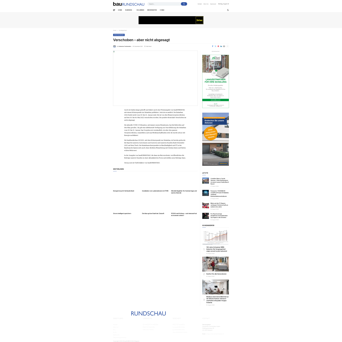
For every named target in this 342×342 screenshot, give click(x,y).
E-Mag (162, 10)
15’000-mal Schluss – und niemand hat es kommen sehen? (184, 214)
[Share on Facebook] (212, 46)
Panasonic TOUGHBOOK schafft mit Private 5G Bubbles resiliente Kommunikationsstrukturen (220, 193)
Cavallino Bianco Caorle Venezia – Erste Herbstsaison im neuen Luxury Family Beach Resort (220, 181)
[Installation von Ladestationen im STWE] (155, 181)
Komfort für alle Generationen (216, 274)
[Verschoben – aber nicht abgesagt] (155, 78)
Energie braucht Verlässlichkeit (123, 191)
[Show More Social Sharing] (227, 46)
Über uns (205, 4)
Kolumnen (140, 10)
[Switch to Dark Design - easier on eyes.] (228, 10)
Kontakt (200, 4)
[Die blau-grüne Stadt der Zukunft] (155, 203)
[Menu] (114, 10)
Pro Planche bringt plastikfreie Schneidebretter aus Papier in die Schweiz (219, 215)
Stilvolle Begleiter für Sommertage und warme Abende (184, 192)
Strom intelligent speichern (122, 213)
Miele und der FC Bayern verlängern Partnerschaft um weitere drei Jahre (219, 205)
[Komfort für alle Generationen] (215, 264)
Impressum (213, 4)
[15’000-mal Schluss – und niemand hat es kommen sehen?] (184, 203)
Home (120, 10)
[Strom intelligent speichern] (126, 203)
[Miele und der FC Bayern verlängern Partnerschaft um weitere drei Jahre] (205, 205)
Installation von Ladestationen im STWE (155, 191)
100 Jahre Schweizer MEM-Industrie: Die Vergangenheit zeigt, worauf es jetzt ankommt (216, 249)
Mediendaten (152, 10)
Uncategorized (119, 35)
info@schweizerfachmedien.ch (215, 334)
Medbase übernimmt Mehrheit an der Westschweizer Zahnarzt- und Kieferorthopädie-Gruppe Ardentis (217, 299)
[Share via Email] (224, 46)
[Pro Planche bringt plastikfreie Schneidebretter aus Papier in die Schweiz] (205, 216)
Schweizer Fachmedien (125, 46)
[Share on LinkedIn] (221, 46)
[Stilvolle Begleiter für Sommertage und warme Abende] (184, 181)
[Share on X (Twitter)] (215, 46)
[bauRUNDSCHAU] (128, 4)
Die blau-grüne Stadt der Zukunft (153, 213)
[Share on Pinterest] (218, 46)
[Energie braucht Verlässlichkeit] (126, 181)
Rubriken (128, 10)
